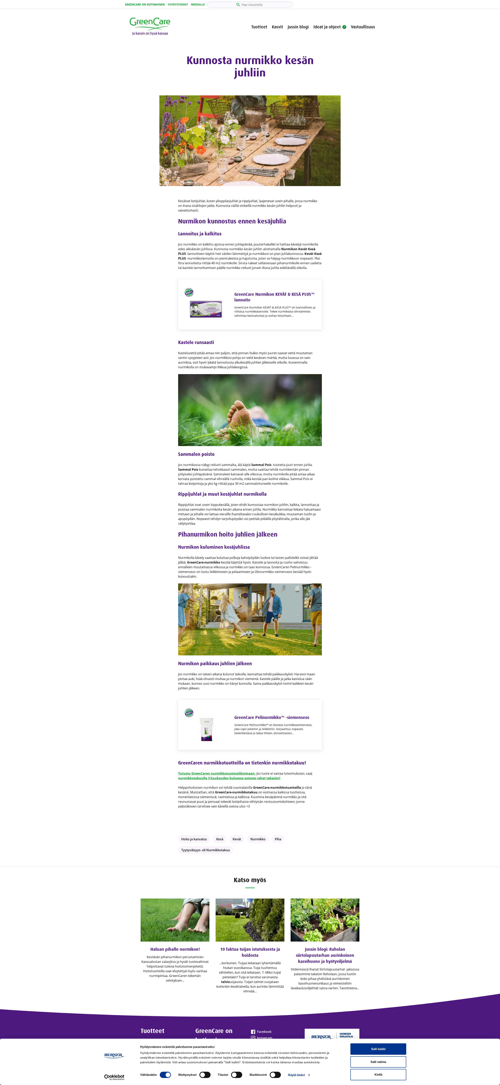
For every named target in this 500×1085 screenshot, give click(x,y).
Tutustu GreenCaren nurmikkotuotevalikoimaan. (217, 773)
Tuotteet (259, 26)
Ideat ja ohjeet (327, 26)
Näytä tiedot (296, 1075)
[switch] (205, 1075)
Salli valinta (378, 1061)
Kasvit (277, 26)
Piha (278, 839)
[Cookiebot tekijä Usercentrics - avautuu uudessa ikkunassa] (114, 1077)
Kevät (237, 839)
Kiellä (378, 1074)
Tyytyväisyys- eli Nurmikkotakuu (205, 850)
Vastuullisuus (363, 26)
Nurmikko (257, 839)
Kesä (219, 839)
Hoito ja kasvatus (194, 839)
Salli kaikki (378, 1049)
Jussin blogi (298, 26)
